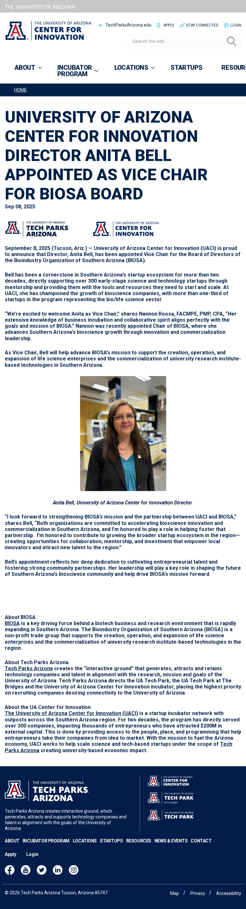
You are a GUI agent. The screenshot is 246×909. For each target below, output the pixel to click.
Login (235, 25)
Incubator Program (46, 840)
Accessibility (228, 893)
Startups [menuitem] (186, 67)
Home (20, 90)
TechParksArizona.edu (128, 25)
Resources (138, 840)
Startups (111, 840)
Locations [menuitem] (126, 70)
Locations (85, 840)
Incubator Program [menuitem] (70, 74)
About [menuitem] (20, 70)
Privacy (197, 893)
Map (174, 893)
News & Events (171, 840)
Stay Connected (202, 25)
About (12, 840)
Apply (168, 25)
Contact (201, 840)
